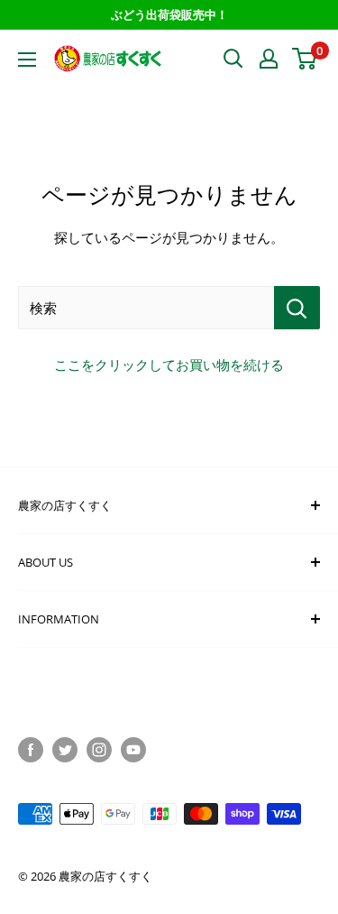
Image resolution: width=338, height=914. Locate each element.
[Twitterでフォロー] (65, 749)
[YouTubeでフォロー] (133, 749)
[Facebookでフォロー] (30, 749)
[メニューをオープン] (27, 59)
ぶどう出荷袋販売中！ (169, 14)
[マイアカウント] (269, 59)
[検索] (297, 307)
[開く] (233, 59)
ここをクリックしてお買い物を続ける (169, 364)
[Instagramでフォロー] (99, 749)
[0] (305, 58)
